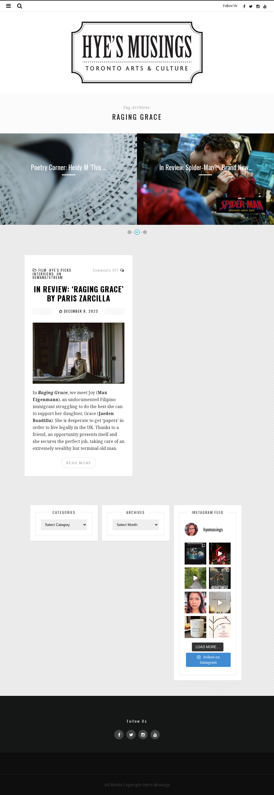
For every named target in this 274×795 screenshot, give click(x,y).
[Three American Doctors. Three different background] (220, 602)
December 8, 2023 (80, 311)
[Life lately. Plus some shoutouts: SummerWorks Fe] (195, 578)
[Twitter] (250, 6)
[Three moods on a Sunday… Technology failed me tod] (195, 602)
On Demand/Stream (48, 275)
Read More (68, 212)
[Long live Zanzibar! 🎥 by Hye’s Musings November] (220, 553)
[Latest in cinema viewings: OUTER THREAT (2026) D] (220, 578)
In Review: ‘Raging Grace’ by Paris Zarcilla (79, 294)
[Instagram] (257, 6)
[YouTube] (264, 6)
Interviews (43, 274)
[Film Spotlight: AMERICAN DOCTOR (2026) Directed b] (195, 553)
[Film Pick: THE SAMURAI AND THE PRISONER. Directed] (220, 627)
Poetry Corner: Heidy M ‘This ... (68, 167)
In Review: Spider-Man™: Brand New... (205, 167)
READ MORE (78, 462)
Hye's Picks (60, 270)
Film (43, 270)
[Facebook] (244, 6)
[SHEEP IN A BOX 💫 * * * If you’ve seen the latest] (195, 627)
